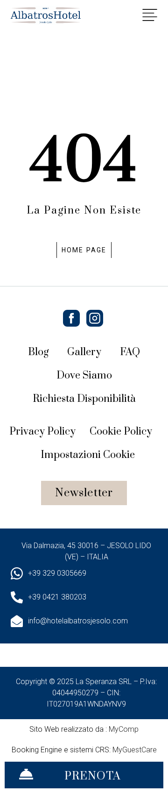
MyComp (124, 729)
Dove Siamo (84, 375)
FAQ (130, 352)
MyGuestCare (134, 749)
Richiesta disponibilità (84, 399)
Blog (38, 352)
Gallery (84, 352)
